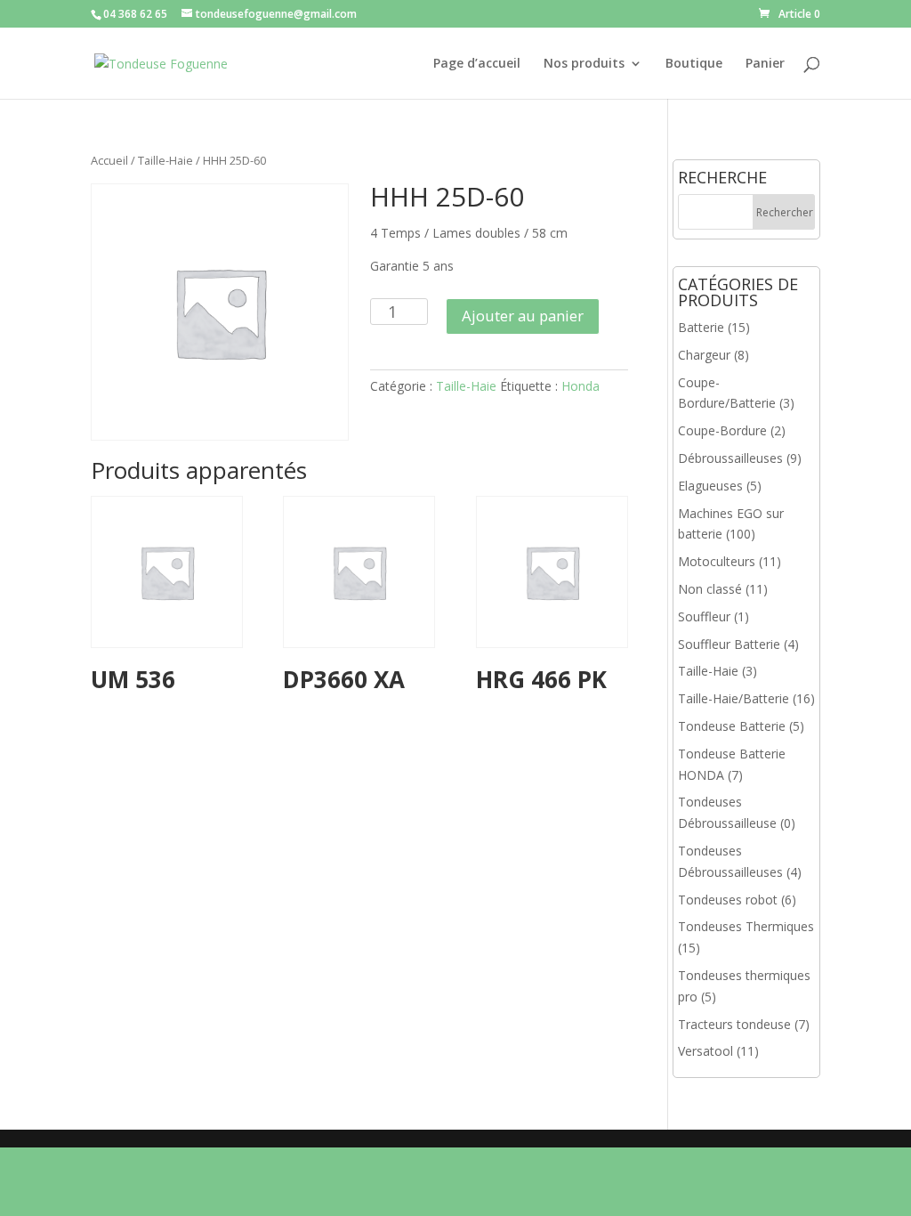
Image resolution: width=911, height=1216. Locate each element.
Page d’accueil (476, 64)
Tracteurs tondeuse (734, 1024)
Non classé (710, 588)
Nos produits (584, 64)
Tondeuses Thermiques (746, 926)
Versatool (705, 1050)
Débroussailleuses (730, 458)
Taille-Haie (165, 160)
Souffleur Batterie (729, 644)
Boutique (693, 64)
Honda (580, 385)
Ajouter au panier (523, 315)
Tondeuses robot (728, 899)
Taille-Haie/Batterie (733, 698)
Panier (765, 64)
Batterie (701, 327)
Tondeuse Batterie (732, 725)
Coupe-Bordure (722, 430)
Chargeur (704, 354)
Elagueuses (710, 485)
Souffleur (704, 616)
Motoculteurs (716, 561)
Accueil (109, 160)
